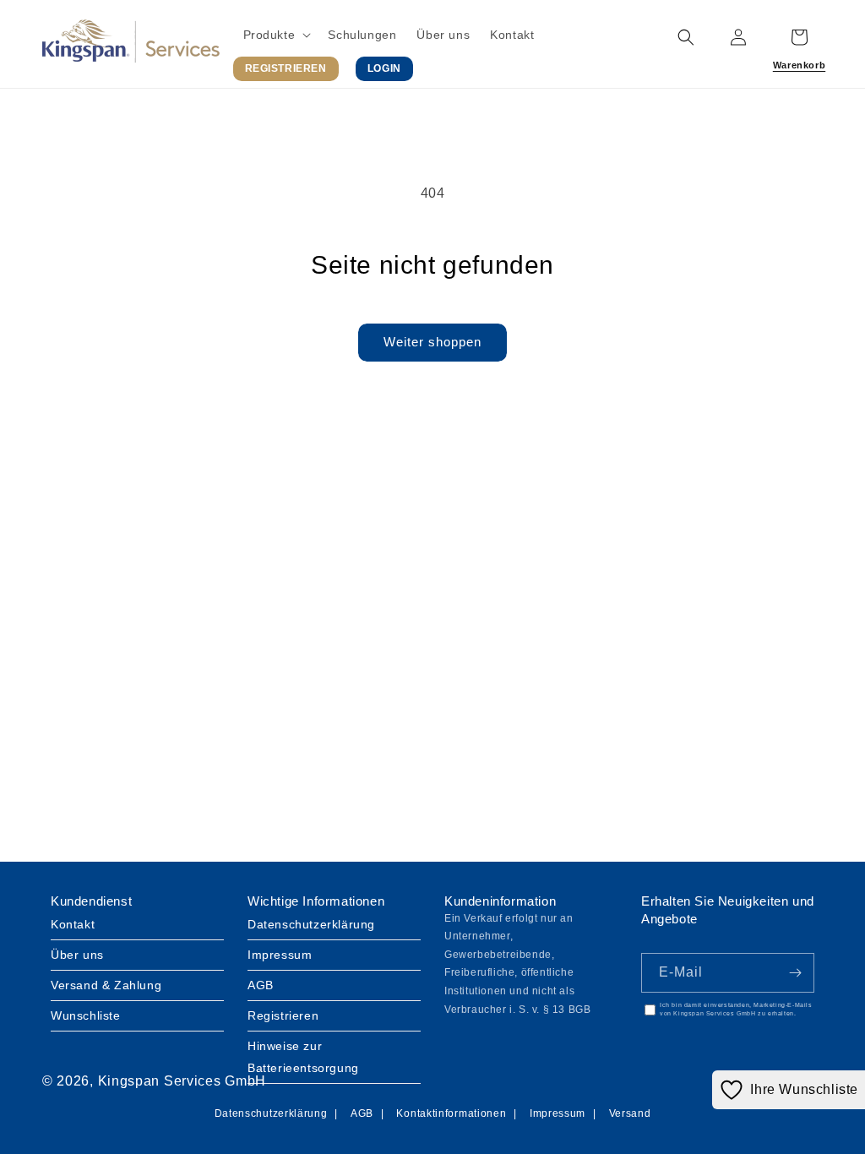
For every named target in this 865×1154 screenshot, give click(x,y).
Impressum (280, 954)
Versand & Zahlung (106, 985)
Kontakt (73, 924)
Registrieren (283, 1015)
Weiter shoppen (432, 342)
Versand (630, 1113)
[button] (275, 34)
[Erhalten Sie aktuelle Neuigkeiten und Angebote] (794, 973)
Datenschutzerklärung (311, 924)
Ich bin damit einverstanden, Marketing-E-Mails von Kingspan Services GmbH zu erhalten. (736, 1009)
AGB (261, 985)
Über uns (77, 954)
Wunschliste (86, 1015)
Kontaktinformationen (451, 1113)
